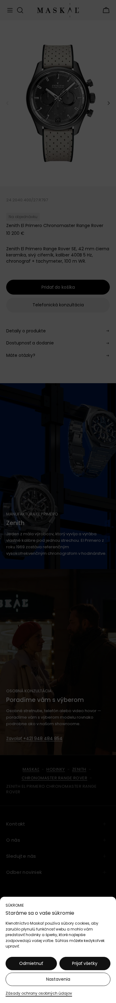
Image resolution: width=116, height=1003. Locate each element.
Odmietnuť (31, 963)
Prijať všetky (84, 963)
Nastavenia (58, 979)
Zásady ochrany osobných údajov (39, 993)
